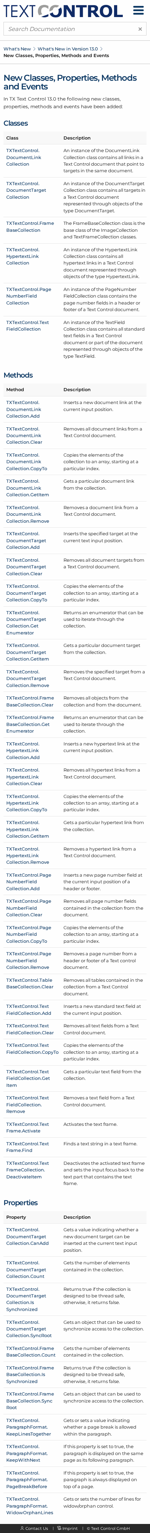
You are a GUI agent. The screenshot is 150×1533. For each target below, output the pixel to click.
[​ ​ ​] (138, 10)
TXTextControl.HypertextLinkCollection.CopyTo (26, 803)
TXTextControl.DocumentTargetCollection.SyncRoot (29, 1328)
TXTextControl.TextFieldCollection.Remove (27, 1104)
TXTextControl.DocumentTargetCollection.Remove (27, 678)
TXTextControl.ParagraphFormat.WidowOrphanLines (29, 1505)
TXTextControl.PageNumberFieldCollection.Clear (28, 907)
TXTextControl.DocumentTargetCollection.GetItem (27, 652)
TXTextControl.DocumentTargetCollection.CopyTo (26, 592)
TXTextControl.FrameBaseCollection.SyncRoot (30, 1400)
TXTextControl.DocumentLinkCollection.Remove (27, 514)
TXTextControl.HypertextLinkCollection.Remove (27, 855)
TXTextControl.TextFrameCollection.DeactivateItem (27, 1169)
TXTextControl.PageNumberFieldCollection (28, 296)
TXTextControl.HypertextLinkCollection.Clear (24, 776)
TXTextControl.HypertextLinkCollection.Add (23, 750)
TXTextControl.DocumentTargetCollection (26, 190)
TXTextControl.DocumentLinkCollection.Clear (24, 435)
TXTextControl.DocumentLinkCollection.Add (23, 409)
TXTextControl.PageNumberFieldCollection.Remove (28, 960)
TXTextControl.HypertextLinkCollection (22, 256)
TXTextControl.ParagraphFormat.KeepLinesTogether (28, 1427)
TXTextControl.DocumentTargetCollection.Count (26, 1269)
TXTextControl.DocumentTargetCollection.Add (26, 540)
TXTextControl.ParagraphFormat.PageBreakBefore (27, 1479)
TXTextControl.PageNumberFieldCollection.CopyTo (28, 934)
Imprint (70, 1528)
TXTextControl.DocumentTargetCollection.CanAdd (27, 1236)
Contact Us (36, 1528)
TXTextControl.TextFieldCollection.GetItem (28, 1078)
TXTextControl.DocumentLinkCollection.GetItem (27, 487)
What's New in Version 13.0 (68, 49)
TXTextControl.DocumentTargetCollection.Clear (26, 566)
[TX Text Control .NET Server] (63, 10)
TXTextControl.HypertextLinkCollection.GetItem (27, 829)
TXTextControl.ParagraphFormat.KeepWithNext (27, 1453)
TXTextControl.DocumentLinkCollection (23, 157)
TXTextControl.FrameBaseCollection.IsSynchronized (30, 1374)
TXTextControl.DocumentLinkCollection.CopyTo (26, 461)
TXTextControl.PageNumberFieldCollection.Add (28, 881)
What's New (17, 49)
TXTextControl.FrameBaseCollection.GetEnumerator (30, 724)
